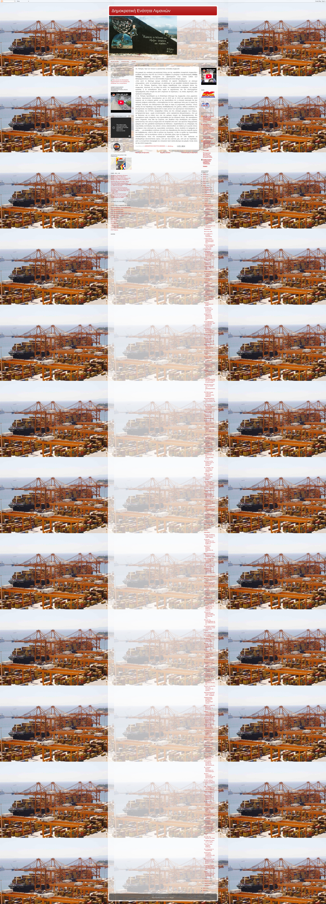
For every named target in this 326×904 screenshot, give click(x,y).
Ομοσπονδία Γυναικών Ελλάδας (208, 137)
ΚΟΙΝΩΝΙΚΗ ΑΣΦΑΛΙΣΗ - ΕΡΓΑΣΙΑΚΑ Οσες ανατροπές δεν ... (209, 330)
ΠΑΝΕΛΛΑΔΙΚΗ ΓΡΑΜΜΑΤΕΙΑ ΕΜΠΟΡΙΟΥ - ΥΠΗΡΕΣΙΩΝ (207, 161)
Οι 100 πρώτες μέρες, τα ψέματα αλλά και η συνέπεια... (209, 803)
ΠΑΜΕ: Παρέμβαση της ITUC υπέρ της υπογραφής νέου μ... (209, 298)
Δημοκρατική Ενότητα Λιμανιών (141, 10)
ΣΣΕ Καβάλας (114, 223)
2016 (204, 183)
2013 (204, 890)
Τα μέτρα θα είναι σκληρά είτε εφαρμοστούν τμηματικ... (208, 655)
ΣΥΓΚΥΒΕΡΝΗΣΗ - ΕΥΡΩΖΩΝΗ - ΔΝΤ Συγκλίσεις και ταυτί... (209, 516)
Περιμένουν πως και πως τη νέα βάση (209, 583)
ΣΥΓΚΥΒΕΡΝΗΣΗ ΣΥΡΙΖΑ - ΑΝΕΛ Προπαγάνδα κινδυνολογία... (209, 829)
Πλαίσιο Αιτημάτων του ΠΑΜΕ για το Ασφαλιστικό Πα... (209, 438)
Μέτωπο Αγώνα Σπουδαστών (207, 125)
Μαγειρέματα (207, 229)
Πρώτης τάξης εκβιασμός (208, 357)
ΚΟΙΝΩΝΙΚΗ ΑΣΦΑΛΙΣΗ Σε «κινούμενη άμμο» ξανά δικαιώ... (209, 502)
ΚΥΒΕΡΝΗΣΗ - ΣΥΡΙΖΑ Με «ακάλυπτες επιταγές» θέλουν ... (209, 571)
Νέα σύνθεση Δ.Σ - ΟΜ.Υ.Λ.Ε (207, 147)
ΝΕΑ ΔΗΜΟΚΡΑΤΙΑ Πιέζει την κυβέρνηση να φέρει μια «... (209, 346)
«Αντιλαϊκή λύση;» (209, 743)
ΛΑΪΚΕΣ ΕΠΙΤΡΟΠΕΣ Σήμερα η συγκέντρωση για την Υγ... (209, 285)
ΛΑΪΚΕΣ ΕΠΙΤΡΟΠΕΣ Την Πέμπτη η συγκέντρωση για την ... (209, 373)
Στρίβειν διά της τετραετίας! (208, 598)
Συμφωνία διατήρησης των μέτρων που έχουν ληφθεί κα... (209, 541)
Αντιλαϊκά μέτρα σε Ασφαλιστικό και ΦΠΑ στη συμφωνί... (209, 292)
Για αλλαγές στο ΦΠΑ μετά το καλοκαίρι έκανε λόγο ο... (209, 797)
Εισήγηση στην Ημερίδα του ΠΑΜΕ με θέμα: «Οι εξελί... (209, 444)
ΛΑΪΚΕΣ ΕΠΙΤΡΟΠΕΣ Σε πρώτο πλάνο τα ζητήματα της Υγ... (209, 713)
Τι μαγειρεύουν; (208, 434)
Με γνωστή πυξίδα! (209, 659)
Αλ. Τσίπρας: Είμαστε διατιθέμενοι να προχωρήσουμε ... (209, 769)
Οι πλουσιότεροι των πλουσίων (209, 226)
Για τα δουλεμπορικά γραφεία (118, 194)
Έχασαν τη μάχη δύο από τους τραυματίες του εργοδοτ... (209, 688)
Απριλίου (207, 878)
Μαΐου (206, 203)
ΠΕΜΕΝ (205, 166)
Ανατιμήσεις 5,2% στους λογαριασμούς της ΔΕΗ (209, 213)
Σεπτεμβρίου (208, 194)
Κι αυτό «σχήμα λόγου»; (208, 650)
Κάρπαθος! (207, 532)
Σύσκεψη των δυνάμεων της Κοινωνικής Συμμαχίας (208, 310)
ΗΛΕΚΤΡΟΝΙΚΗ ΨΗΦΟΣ (207, 121)
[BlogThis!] (179, 146)
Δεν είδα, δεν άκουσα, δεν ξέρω (209, 837)
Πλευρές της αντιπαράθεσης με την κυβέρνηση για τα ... (209, 622)
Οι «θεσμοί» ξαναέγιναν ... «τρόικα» (208, 275)
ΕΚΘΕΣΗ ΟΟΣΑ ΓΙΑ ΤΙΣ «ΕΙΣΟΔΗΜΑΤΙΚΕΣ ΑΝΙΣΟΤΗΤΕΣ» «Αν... (209, 509)
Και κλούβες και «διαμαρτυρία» (208, 521)
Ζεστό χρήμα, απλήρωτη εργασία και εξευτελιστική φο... (209, 763)
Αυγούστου (207, 196)
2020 (204, 174)
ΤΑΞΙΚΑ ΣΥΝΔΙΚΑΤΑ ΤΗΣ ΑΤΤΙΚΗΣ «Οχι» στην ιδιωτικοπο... (209, 247)
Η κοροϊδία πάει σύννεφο (208, 279)
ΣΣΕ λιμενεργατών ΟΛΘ (117, 215)
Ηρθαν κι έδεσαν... (209, 737)
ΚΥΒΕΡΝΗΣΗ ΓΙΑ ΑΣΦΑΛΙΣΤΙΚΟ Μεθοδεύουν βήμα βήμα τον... (209, 720)
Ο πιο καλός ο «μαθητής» (208, 335)
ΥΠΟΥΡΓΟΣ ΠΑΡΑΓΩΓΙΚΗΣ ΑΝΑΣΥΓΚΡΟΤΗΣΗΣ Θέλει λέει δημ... (209, 615)
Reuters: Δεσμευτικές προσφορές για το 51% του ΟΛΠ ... (209, 776)
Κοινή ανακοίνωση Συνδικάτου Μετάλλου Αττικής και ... (209, 682)
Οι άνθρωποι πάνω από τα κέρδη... (209, 841)
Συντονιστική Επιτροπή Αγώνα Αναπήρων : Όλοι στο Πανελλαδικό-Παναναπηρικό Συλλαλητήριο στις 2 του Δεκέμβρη (120, 190)
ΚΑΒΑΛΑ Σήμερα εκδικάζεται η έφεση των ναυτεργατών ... (209, 207)
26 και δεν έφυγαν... (209, 418)
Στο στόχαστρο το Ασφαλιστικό (209, 849)
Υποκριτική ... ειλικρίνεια (207, 263)
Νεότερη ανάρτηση (142, 152)
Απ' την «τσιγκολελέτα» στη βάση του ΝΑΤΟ (209, 645)
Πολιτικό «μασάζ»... (209, 488)
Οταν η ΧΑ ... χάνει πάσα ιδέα (209, 525)
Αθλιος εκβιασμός (208, 745)
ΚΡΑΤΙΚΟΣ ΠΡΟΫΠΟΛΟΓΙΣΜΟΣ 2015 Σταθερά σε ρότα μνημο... (209, 380)
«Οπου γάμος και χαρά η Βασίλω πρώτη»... (208, 268)
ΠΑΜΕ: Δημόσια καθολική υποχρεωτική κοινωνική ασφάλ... (208, 476)
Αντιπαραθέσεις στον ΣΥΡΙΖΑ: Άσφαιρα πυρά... (209, 450)
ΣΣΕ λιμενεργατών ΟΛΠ (117, 211)
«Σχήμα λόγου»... (208, 753)
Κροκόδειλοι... (207, 528)
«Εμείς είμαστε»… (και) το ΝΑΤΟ (209, 792)
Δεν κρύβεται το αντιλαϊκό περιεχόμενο (208, 235)
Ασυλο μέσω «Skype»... (207, 260)
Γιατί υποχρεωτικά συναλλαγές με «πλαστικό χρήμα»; (209, 561)
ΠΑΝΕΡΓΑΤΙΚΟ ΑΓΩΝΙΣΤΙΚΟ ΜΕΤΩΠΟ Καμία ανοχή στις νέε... (209, 496)
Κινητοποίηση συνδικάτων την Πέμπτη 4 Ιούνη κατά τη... (209, 423)
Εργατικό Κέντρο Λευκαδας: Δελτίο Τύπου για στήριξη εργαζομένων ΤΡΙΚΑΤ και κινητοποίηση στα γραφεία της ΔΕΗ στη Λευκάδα (121, 183)
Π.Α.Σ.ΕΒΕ (206, 150)
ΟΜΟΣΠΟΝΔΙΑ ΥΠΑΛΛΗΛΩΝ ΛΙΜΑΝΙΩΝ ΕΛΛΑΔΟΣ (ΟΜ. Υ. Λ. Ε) (209, 143)
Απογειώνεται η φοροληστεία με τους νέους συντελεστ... (209, 749)
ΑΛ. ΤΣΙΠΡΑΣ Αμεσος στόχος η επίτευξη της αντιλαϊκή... (209, 407)
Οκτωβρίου (207, 192)
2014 (204, 888)
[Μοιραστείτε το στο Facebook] (183, 146)
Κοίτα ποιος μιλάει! (209, 632)
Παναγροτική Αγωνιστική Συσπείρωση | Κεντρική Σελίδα (207, 155)
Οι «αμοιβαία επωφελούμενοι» (209, 635)
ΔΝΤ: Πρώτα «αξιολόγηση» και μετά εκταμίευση (209, 788)
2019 (204, 176)
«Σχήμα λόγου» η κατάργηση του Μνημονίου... (208, 757)
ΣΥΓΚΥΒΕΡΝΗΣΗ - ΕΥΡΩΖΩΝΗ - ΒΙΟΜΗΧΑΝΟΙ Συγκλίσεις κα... (209, 726)
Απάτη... (206, 530)
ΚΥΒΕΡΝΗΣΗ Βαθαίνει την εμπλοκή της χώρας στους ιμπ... (208, 316)
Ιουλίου (206, 198)
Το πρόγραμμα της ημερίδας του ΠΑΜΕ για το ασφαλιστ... (209, 608)
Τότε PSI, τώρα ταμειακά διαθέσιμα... (208, 845)
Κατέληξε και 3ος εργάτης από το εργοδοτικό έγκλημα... (209, 463)
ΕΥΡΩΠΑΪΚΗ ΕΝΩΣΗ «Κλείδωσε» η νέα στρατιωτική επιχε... (209, 628)
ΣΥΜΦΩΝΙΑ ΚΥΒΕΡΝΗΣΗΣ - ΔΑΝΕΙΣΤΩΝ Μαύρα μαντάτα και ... (209, 254)
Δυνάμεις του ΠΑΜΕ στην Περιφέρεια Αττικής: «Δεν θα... (209, 602)
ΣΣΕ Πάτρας (114, 219)
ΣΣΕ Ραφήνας (114, 230)
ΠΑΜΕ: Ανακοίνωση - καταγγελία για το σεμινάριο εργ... (209, 670)
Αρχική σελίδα (115, 61)
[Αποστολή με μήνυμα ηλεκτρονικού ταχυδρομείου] (178, 146)
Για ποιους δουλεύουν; (207, 415)
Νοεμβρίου (207, 189)
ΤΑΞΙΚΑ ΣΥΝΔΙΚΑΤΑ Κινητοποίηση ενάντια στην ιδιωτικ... (209, 366)
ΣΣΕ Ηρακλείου (115, 217)
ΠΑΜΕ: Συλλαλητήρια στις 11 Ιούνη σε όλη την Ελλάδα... (209, 874)
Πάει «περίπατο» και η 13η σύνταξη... (209, 565)
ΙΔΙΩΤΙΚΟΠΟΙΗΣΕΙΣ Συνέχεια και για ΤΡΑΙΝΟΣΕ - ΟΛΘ (209, 555)
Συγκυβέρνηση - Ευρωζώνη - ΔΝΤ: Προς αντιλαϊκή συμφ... (209, 483)
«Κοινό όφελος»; (208, 271)
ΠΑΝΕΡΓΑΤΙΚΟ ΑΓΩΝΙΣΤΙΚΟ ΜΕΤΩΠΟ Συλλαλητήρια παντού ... (208, 700)
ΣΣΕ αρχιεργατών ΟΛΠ (117, 209)
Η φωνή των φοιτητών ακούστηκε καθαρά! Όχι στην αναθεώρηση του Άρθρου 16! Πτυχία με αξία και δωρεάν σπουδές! (209, 131)
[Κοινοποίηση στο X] (181, 146)
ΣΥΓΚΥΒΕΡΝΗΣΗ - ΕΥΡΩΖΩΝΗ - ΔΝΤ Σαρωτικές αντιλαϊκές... (209, 816)
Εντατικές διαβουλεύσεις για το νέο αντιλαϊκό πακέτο (209, 593)
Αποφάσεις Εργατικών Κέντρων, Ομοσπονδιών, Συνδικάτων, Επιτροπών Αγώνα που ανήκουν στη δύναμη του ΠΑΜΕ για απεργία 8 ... (120, 177)
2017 (204, 181)
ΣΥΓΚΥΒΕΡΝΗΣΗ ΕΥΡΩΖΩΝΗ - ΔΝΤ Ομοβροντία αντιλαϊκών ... (209, 324)
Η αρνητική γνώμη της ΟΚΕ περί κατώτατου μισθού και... (209, 867)
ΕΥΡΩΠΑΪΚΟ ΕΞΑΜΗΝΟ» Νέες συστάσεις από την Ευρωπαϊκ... (209, 822)
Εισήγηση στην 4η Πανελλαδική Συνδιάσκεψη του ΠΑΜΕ (119, 196)
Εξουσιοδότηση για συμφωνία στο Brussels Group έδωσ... (209, 861)
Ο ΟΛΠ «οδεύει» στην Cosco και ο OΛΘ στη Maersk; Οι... (209, 782)
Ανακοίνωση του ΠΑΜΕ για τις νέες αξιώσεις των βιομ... (209, 664)
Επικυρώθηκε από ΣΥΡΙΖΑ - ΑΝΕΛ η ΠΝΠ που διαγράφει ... (209, 810)
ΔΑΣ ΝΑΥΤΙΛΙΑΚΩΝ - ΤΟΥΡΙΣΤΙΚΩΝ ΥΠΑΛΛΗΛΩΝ (209, 118)
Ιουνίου (206, 201)
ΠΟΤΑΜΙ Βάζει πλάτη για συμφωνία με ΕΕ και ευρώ (209, 340)
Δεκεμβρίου (207, 187)
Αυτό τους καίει (208, 231)
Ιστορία (134, 61)
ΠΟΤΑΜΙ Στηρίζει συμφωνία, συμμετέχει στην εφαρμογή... (209, 394)
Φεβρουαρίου (208, 883)
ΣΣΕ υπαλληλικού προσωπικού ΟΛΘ (121, 213)
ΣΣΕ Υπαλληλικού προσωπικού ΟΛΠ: (121, 207)
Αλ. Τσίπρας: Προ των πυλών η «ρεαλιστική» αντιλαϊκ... (209, 469)
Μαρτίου (206, 881)
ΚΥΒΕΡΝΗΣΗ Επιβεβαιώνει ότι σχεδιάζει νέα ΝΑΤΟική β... (209, 733)
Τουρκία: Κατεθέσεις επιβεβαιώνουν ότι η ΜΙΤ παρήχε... (209, 536)
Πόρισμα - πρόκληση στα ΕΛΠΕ (208, 304)
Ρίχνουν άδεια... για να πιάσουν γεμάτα (209, 587)
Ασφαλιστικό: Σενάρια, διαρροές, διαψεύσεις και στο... (208, 548)
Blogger (172, 897)
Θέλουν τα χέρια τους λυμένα (208, 740)
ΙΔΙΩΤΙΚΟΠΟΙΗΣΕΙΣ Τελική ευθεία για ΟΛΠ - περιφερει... (209, 694)
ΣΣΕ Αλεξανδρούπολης (117, 227)
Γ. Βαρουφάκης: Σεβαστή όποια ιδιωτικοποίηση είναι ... (208, 241)
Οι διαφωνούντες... (209, 351)
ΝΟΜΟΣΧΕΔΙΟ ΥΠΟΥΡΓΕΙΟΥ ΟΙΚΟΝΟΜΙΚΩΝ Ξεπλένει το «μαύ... (209, 220)
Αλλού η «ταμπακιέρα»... (209, 579)
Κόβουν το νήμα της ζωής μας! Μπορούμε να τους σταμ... (209, 707)
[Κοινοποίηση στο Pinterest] (184, 146)
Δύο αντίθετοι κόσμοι (209, 576)
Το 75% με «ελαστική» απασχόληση (208, 640)
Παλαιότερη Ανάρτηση (189, 152)
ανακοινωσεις (125, 61)
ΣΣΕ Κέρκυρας (115, 225)
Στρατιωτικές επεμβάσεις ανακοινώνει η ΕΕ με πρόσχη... (209, 855)
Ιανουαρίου (207, 885)
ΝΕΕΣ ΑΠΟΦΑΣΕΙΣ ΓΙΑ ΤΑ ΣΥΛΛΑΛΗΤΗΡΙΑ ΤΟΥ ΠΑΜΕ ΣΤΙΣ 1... (209, 429)
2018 (204, 179)
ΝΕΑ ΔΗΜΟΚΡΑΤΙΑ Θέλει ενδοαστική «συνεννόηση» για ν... (209, 400)
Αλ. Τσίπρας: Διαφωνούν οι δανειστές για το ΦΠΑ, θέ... (209, 675)
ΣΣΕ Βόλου (114, 221)
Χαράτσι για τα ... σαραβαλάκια (208, 412)
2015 (204, 185)
